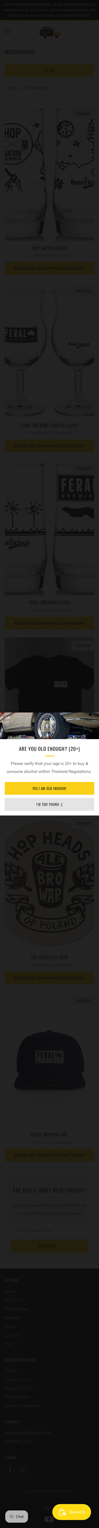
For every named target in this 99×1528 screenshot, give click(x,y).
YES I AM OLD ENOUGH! (49, 788)
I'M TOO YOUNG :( (49, 804)
